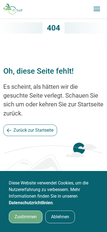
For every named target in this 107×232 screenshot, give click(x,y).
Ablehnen (60, 216)
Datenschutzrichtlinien (31, 202)
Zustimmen (26, 216)
